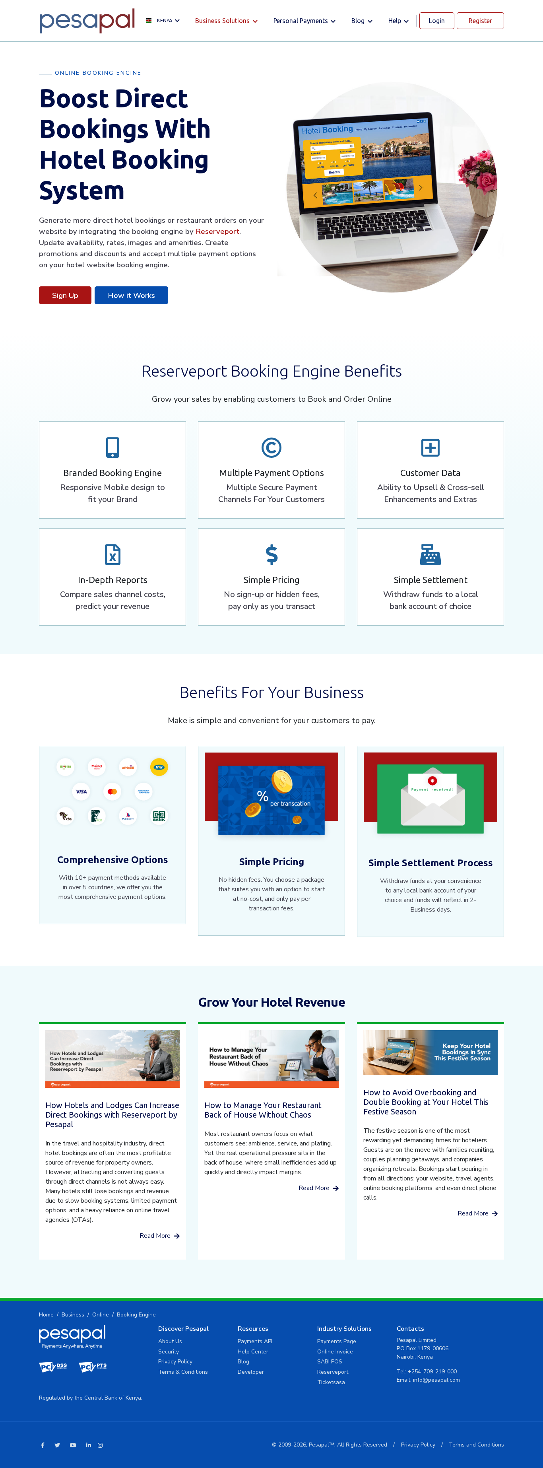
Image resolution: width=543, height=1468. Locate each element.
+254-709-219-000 (432, 1371)
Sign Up (65, 295)
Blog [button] (358, 20)
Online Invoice (335, 1351)
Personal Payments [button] (301, 20)
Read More (156, 1235)
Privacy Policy (175, 1361)
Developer (251, 1372)
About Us (170, 1341)
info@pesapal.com (436, 1380)
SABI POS (329, 1361)
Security (168, 1351)
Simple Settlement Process (430, 862)
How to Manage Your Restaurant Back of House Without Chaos (263, 1110)
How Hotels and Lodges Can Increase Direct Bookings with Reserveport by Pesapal (112, 1115)
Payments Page (336, 1341)
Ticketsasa (331, 1382)
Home (46, 1314)
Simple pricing (271, 861)
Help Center (253, 1351)
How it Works (131, 295)
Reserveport (217, 231)
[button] (164, 21)
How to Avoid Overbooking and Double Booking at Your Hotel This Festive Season (426, 1102)
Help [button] (395, 20)
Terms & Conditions (183, 1372)
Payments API (255, 1341)
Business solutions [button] (223, 20)
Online (100, 1314)
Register (480, 20)
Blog (243, 1361)
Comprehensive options (112, 859)
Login (437, 20)
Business (73, 1314)
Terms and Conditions (476, 1445)
